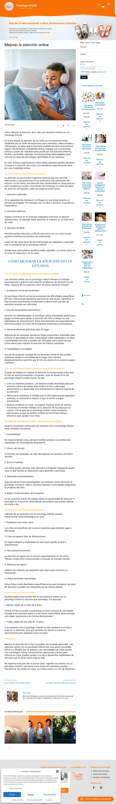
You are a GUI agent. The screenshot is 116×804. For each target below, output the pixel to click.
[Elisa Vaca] (14, 696)
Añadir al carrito (100, 242)
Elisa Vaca (27, 693)
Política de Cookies (100, 774)
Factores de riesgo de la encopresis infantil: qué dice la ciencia (16, 739)
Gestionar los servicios (16, 788)
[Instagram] (101, 788)
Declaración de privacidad (34, 800)
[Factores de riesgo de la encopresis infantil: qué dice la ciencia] (16, 729)
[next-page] (9, 747)
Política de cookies (17, 800)
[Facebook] (58, 125)
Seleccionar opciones (86, 125)
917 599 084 (13, 37)
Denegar (31, 795)
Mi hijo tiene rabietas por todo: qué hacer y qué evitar (64, 740)
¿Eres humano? (86, 62)
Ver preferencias (50, 795)
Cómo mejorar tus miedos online (17, 683)
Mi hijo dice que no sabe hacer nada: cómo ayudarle (40, 740)
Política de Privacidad (101, 771)
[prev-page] (6, 747)
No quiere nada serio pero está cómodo (61, 683)
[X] (63, 125)
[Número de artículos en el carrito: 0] (82, 304)
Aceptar (12, 795)
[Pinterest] (68, 125)
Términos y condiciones (101, 777)
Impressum (49, 800)
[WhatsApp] (73, 125)
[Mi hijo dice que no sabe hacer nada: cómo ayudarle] (40, 729)
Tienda (47, 32)
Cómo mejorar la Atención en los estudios (40, 263)
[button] (57, 771)
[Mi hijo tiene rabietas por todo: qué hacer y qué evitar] (64, 729)
